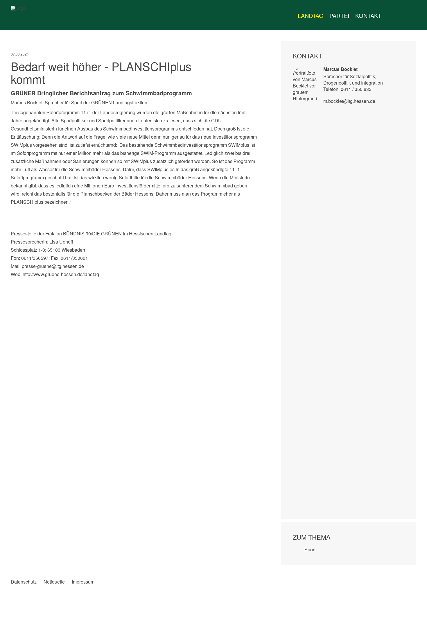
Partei (339, 15)
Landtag (311, 15)
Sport (309, 549)
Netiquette (54, 581)
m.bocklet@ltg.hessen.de (349, 101)
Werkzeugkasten (390, 15)
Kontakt (368, 15)
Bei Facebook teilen (15, 284)
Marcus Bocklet (340, 69)
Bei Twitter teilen (27, 284)
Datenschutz (24, 581)
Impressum (83, 581)
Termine (402, 15)
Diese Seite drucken (253, 284)
